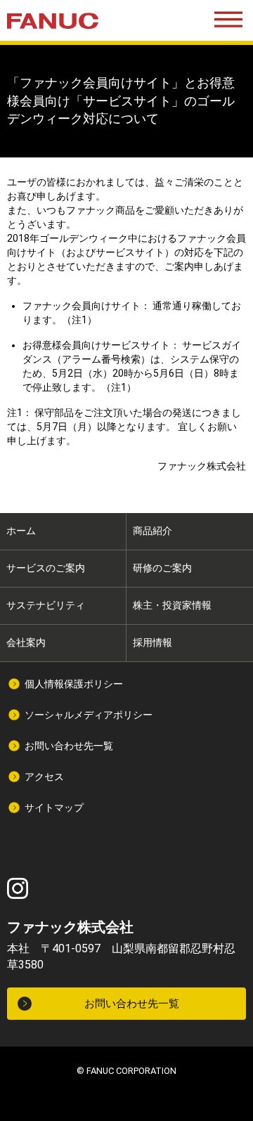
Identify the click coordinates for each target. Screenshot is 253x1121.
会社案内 (26, 642)
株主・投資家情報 (172, 605)
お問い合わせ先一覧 (69, 745)
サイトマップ (54, 807)
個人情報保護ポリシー (74, 683)
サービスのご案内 (45, 568)
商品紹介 (152, 530)
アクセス (44, 776)
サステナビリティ (45, 605)
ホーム (21, 530)
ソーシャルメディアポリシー (89, 714)
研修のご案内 (162, 568)
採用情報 (152, 642)
